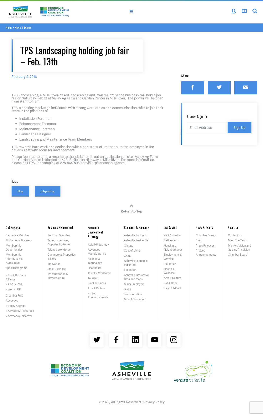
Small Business (57, 269)
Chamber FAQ (14, 295)
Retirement (171, 240)
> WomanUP (13, 289)
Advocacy (12, 300)
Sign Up (239, 127)
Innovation (54, 264)
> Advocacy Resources (20, 311)
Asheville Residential (136, 240)
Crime (127, 256)
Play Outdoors (172, 288)
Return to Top (131, 211)
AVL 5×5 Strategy (98, 244)
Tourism (92, 278)
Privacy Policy (154, 401)
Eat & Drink (170, 283)
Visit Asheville (172, 235)
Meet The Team (237, 240)
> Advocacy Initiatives (19, 316)
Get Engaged (13, 227)
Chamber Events (206, 235)
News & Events (23, 27)
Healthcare (94, 268)
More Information (134, 299)
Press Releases (205, 245)
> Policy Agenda (15, 306)
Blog (20, 191)
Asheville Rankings (135, 235)
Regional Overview (59, 235)
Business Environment (60, 227)
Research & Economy (136, 227)
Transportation (133, 294)
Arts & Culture (96, 288)
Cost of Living (132, 250)
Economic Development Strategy (95, 232)
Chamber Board (237, 254)
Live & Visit (170, 227)
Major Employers (134, 284)
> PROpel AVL (14, 284)
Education (130, 270)
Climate (128, 245)
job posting (47, 191)
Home (9, 27)
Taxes (127, 289)
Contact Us (235, 235)
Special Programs (16, 268)
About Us (233, 227)
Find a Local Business (19, 240)
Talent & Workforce (59, 249)
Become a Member (17, 235)
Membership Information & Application (14, 258)
